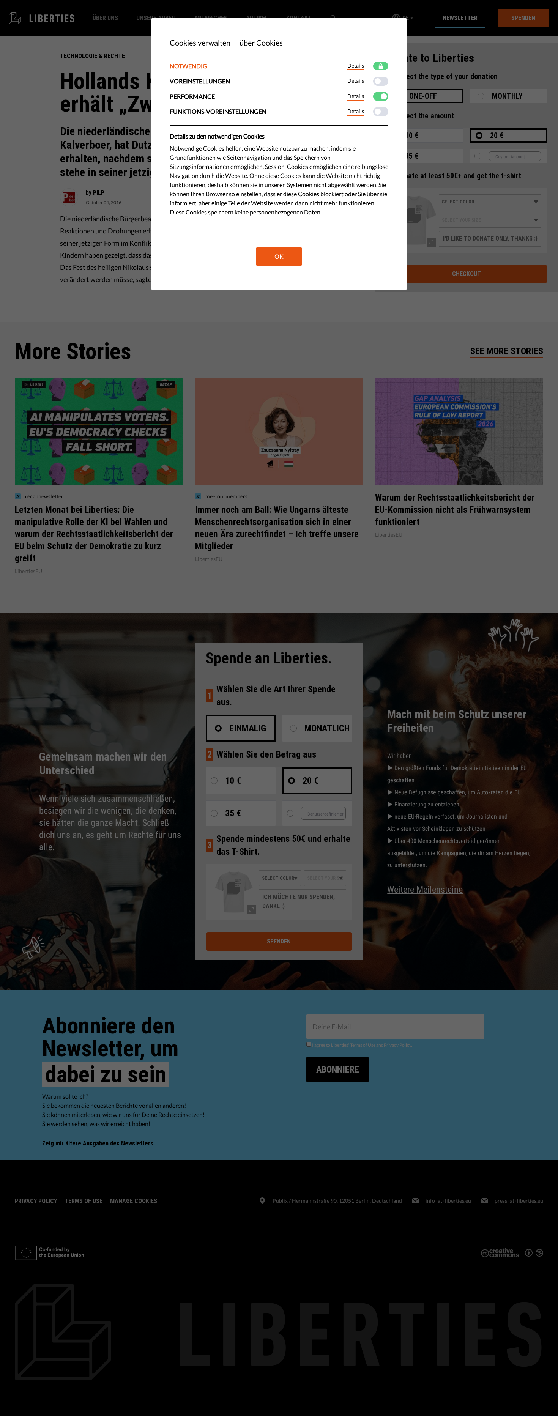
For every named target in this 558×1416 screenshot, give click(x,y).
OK (279, 256)
